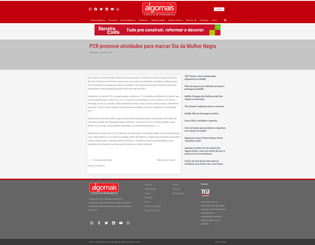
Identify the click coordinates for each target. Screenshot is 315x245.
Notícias (189, 20)
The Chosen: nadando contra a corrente (204, 106)
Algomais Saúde (158, 20)
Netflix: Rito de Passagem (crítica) (202, 113)
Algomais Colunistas (152, 210)
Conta (214, 20)
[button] (225, 20)
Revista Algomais (98, 20)
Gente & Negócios (127, 20)
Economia (113, 20)
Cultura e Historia (175, 20)
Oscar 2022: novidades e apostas (201, 120)
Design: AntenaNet (220, 242)
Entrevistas (149, 198)
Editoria (147, 202)
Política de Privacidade (153, 206)
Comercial (176, 189)
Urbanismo (143, 20)
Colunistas (204, 20)
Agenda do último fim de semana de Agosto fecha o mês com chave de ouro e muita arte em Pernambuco (205, 151)
